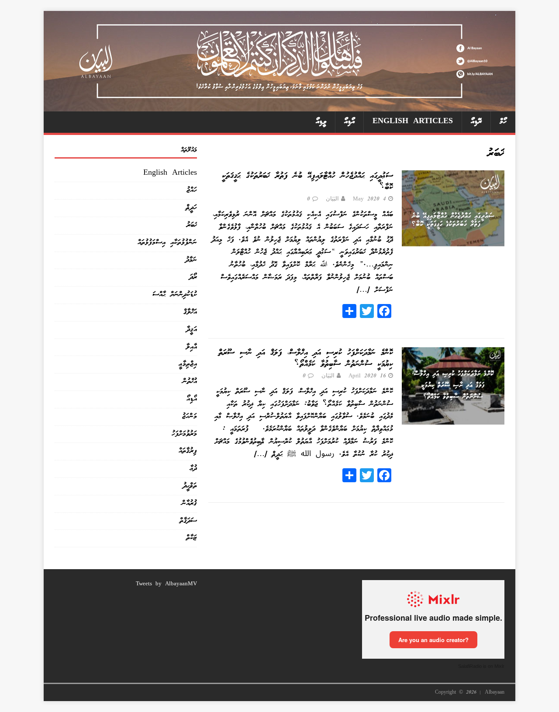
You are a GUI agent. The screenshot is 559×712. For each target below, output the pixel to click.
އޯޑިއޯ (349, 122)
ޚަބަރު (191, 225)
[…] (363, 290)
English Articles (413, 122)
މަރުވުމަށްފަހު (184, 434)
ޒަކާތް (191, 538)
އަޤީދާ (191, 329)
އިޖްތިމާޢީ (188, 364)
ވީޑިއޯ (321, 122)
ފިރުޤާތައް (188, 451)
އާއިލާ (191, 347)
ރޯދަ (193, 277)
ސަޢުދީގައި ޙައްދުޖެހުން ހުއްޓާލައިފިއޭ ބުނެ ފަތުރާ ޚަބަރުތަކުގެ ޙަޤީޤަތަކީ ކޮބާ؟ (307, 181)
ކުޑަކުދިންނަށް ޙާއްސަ (174, 295)
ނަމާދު (191, 260)
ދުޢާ (193, 468)
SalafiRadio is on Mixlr (481, 666)
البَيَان (332, 199)
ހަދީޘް (191, 208)
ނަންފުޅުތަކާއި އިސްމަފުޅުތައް (167, 243)
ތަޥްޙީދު (190, 486)
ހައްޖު (191, 190)
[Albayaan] (279, 105)
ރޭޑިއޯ (476, 122)
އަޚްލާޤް (190, 312)
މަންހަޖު (189, 416)
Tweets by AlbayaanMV (166, 584)
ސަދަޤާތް (188, 521)
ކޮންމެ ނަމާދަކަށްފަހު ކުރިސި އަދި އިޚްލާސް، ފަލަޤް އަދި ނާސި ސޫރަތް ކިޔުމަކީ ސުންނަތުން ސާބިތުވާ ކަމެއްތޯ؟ (305, 358)
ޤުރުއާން (189, 503)
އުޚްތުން (190, 381)
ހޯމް (503, 122)
